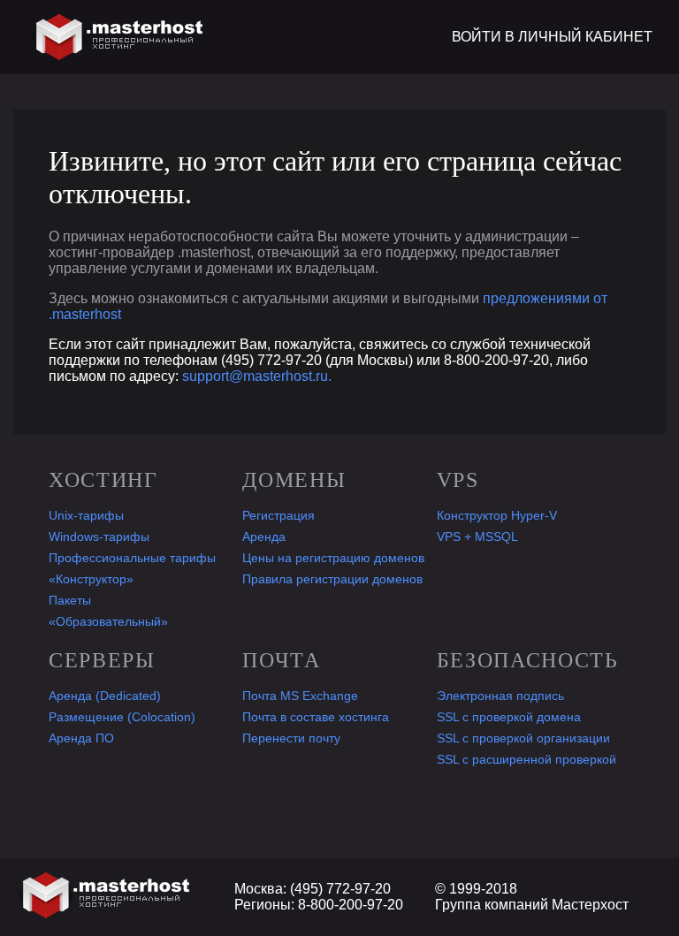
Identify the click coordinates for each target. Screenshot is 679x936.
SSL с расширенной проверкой (526, 759)
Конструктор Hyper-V (497, 515)
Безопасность (528, 660)
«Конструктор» (91, 579)
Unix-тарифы (86, 515)
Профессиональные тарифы (132, 558)
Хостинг (103, 480)
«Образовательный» (108, 621)
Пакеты (70, 600)
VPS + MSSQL (477, 536)
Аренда (264, 536)
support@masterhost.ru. (257, 376)
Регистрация (278, 515)
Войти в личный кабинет (552, 36)
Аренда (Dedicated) (105, 696)
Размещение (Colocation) (122, 717)
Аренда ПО (81, 738)
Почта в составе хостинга (315, 717)
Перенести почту (291, 738)
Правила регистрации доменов (332, 579)
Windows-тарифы (99, 536)
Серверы (102, 660)
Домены (294, 480)
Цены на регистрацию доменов (333, 558)
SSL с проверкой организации (523, 738)
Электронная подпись (500, 696)
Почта (281, 660)
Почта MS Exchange (300, 696)
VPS (458, 480)
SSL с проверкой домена (509, 717)
